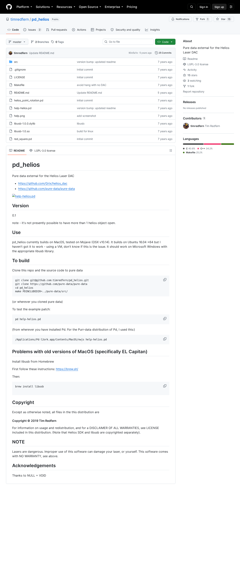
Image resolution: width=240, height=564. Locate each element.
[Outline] (170, 150)
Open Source (88, 7)
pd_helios (40, 19)
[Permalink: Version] (9, 205)
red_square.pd (23, 138)
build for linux (85, 131)
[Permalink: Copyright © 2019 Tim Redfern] (9, 420)
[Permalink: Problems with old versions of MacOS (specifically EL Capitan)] (9, 351)
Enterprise (112, 7)
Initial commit (85, 69)
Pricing (132, 7)
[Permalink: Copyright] (9, 402)
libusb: (81, 123)
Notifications (182, 19)
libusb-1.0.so (22, 131)
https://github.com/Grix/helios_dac (42, 183)
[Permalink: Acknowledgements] (9, 465)
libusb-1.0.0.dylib (24, 123)
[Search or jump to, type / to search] (192, 7)
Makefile (19, 85)
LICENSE (19, 77)
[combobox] (129, 42)
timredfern (19, 19)
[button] (165, 279)
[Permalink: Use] (9, 232)
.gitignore (20, 69)
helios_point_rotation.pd (28, 100)
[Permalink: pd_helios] (9, 164)
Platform (22, 7)
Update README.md (41, 53)
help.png (19, 115)
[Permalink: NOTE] (9, 441)
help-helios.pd (23, 108)
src (16, 61)
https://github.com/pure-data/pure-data (46, 189)
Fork (204, 19)
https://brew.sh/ (67, 369)
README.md (21, 92)
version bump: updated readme (96, 61)
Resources (64, 7)
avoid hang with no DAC (91, 85)
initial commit (85, 100)
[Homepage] (9, 7)
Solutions (43, 7)
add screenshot (86, 115)
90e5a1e (133, 52)
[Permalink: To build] (9, 260)
